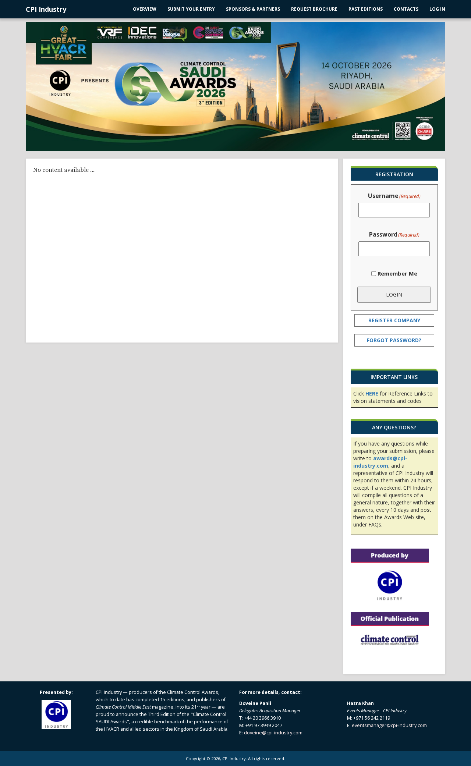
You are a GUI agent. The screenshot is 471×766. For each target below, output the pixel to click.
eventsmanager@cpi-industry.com (389, 725)
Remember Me (397, 273)
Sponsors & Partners (253, 9)
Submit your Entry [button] (191, 9)
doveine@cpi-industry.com (273, 733)
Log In (437, 9)
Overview (144, 9)
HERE (371, 393)
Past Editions (365, 9)
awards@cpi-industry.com (380, 462)
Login (394, 294)
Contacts (406, 9)
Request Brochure (314, 9)
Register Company (394, 320)
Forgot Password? (394, 340)
